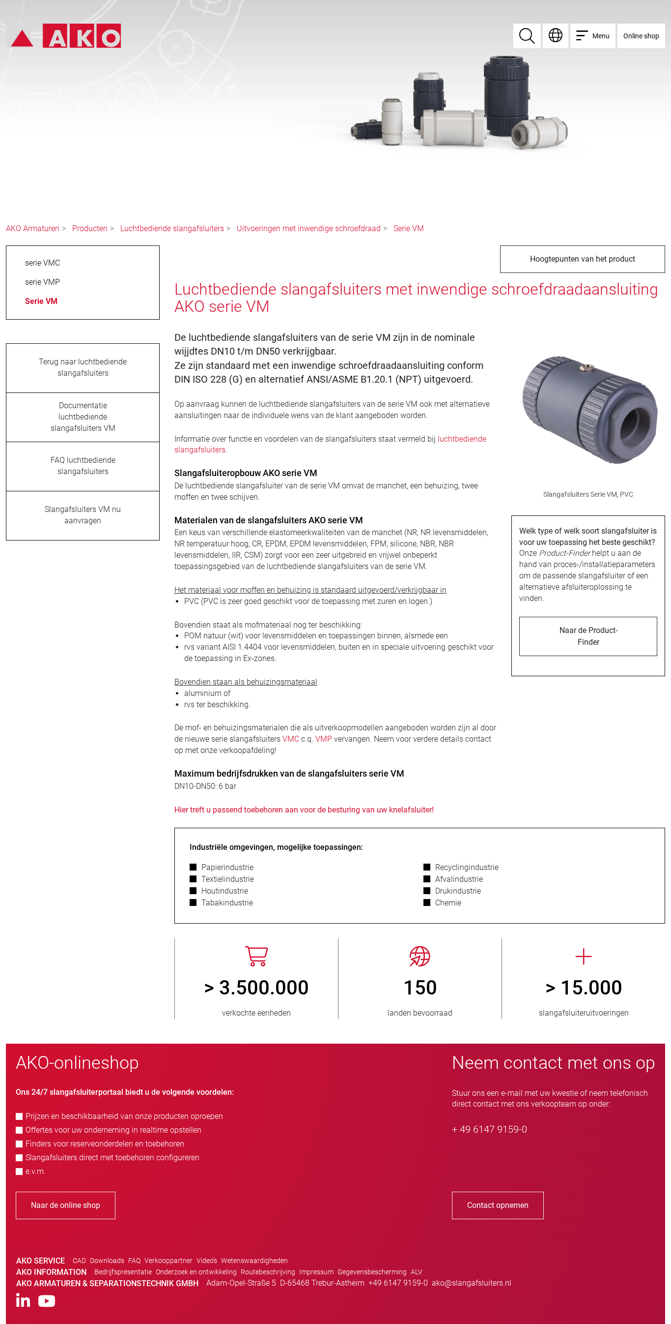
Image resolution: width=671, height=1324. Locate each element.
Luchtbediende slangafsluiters (172, 228)
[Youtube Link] (47, 1301)
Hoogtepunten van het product (582, 259)
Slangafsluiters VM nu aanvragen (83, 515)
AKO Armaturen (32, 228)
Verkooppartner (168, 1260)
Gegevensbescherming (372, 1272)
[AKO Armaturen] (63, 35)
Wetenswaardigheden (254, 1260)
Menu (601, 36)
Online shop (641, 36)
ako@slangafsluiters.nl (471, 1283)
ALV (416, 1272)
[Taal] (555, 36)
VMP (324, 739)
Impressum (316, 1272)
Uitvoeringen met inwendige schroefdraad (309, 228)
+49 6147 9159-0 (398, 1283)
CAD (79, 1260)
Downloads (107, 1260)
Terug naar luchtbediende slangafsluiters (83, 367)
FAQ (134, 1260)
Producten (90, 228)
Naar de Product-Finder (588, 636)
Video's (206, 1260)
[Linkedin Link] (23, 1301)
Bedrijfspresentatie (123, 1272)
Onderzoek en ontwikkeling (196, 1272)
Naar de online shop (65, 1205)
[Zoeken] (527, 36)
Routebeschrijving (268, 1272)
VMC (291, 739)
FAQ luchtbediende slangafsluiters (83, 465)
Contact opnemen (498, 1205)
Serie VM (408, 228)
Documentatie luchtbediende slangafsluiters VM (83, 417)
